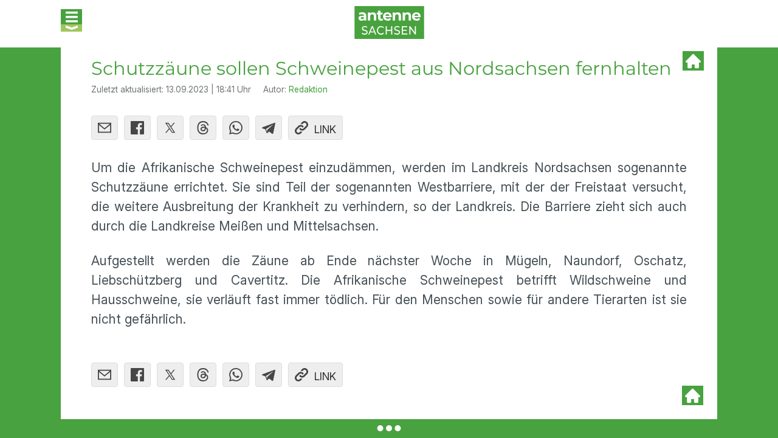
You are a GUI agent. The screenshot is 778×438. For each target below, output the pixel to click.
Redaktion (308, 89)
